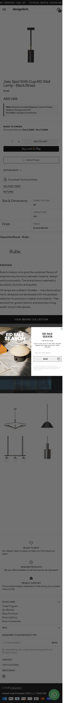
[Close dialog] (62, 329)
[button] (47, 359)
